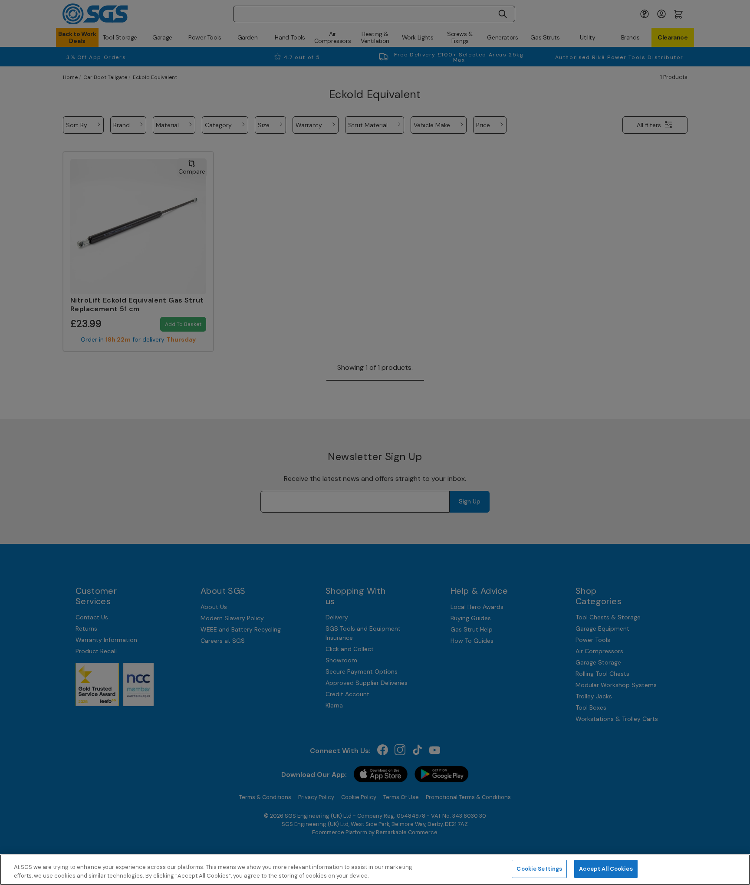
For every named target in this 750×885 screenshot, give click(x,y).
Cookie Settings (539, 868)
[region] (375, 869)
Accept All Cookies (605, 868)
